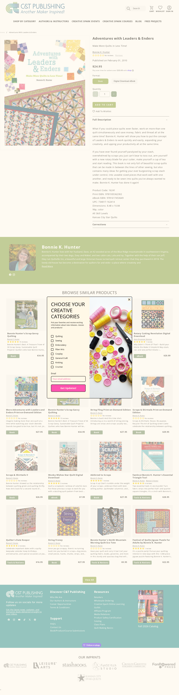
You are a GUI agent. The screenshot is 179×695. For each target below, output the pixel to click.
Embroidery (60, 345)
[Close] (129, 299)
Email (53, 373)
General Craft (61, 358)
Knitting (59, 362)
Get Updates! (68, 388)
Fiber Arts (59, 349)
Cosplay (59, 354)
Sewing (58, 341)
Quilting (59, 336)
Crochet (59, 367)
